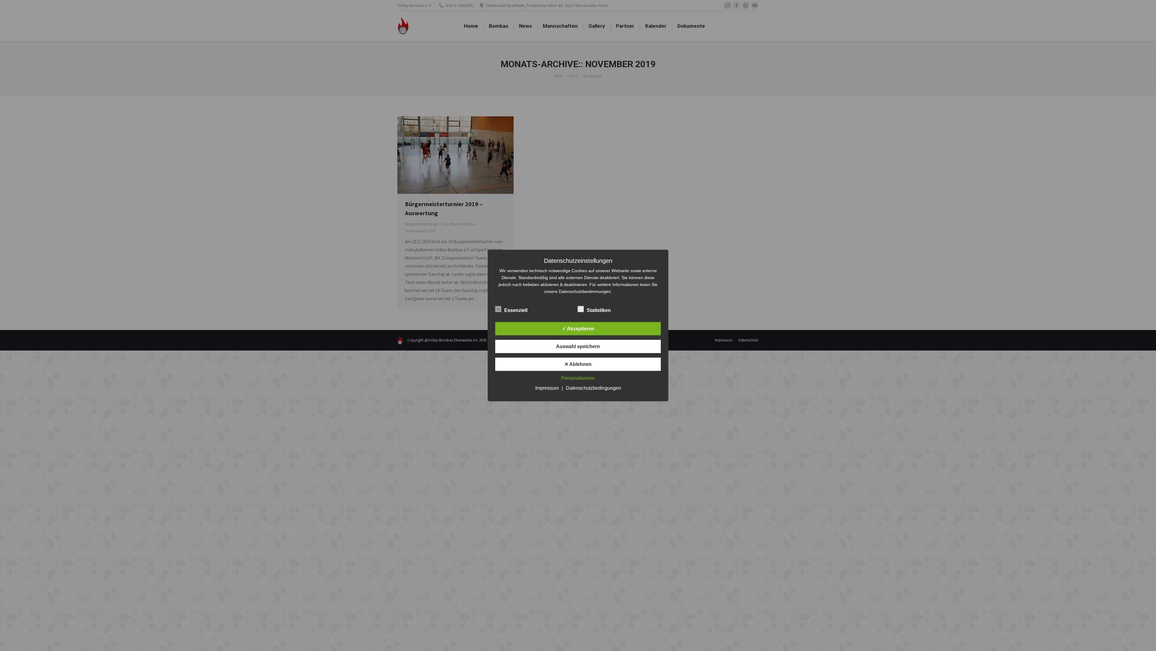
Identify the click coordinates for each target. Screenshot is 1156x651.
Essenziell (515, 310)
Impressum (547, 388)
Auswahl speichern (578, 346)
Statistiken (599, 310)
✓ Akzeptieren (578, 328)
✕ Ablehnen (578, 364)
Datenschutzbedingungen (593, 388)
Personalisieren (578, 378)
